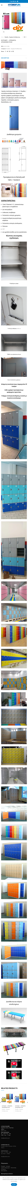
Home (2, 37)
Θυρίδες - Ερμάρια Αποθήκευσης (12, 37)
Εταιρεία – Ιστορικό (5, 1166)
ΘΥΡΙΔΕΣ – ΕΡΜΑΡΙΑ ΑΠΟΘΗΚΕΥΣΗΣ (7, 1106)
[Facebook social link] (10, 1)
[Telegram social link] (18, 1)
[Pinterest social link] (14, 1)
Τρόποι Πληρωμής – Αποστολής (8, 1167)
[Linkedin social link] (16, 1)
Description (5, 58)
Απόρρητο (3, 1169)
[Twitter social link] (12, 1)
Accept (14, 1184)
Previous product (23, 37)
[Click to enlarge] (3, 31)
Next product (26, 37)
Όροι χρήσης (4, 1170)
